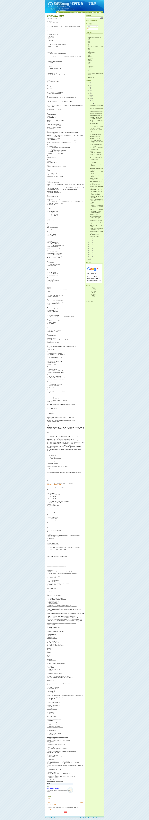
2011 (89, 96)
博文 (89, 26)
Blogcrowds (90, 817)
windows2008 (91, 77)
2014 (89, 92)
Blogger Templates (83, 817)
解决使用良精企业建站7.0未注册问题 (95, 46)
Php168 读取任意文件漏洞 (95, 134)
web (56, 81)
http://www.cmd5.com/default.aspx (54, 484)
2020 (89, 83)
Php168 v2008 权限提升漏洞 (96, 154)
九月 (90, 240)
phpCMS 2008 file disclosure (96, 133)
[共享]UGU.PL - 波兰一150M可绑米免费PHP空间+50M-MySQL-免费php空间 (96, 211)
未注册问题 (90, 58)
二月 (90, 254)
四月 (90, 250)
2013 (89, 93)
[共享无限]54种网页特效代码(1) (96, 115)
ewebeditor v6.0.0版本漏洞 (95, 156)
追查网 (93, 293)
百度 (89, 38)
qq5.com (90, 76)
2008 (89, 258)
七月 (90, 244)
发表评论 (48, 798)
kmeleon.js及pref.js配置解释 (53, 788)
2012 (89, 95)
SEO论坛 (93, 292)
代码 (89, 41)
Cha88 (93, 295)
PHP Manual (93, 288)
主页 (65, 802)
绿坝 (89, 49)
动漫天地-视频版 (74, 12)
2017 (89, 88)
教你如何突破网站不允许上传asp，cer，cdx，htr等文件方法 (96, 222)
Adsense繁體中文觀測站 (93, 296)
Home (58, 12)
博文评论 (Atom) (53, 804)
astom (89, 62)
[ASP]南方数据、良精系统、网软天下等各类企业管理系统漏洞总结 (96, 141)
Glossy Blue (47, 817)
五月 (90, 248)
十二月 (90, 101)
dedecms (90, 67)
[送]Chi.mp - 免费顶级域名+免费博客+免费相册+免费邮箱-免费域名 (96, 201)
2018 (89, 87)
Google (92, 301)
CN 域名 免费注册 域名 (92, 65)
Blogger (88, 301)
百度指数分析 (93, 297)
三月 (90, 252)
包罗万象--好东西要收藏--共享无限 (75, 3)
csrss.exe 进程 (91, 66)
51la (89, 35)
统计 (89, 55)
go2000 (89, 69)
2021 (89, 82)
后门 (89, 45)
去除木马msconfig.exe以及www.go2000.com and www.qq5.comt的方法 (95, 218)
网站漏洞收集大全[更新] (55, 16)
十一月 (90, 103)
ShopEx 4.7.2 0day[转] (94, 236)
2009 (89, 100)
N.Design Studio (53, 817)
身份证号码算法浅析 (94, 178)
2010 (89, 98)
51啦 (89, 34)
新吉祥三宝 (90, 59)
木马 (89, 51)
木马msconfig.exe (91, 52)
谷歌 (89, 44)
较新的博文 (49, 802)
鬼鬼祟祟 (65, 12)
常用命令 (90, 39)
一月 (90, 256)
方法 (89, 42)
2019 (89, 85)
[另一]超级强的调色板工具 (95, 184)
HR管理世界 (93, 286)
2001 (89, 259)
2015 (89, 90)
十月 (90, 238)
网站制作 (90, 56)
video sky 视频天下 (97, 12)
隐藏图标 (90, 60)
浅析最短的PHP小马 (94, 214)
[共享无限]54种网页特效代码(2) (96, 113)
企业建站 (90, 53)
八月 (90, 242)
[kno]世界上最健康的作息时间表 (96, 180)
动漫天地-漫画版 (85, 12)
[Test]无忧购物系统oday (95, 234)
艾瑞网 (93, 289)
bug (89, 63)
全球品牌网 (93, 290)
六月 (90, 246)
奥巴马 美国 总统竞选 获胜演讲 (94, 37)
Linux (89, 70)
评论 (89, 28)
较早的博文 (82, 802)
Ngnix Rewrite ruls (92, 71)
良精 (89, 48)
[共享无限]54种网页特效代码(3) (96, 111)
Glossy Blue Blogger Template (98, 817)
